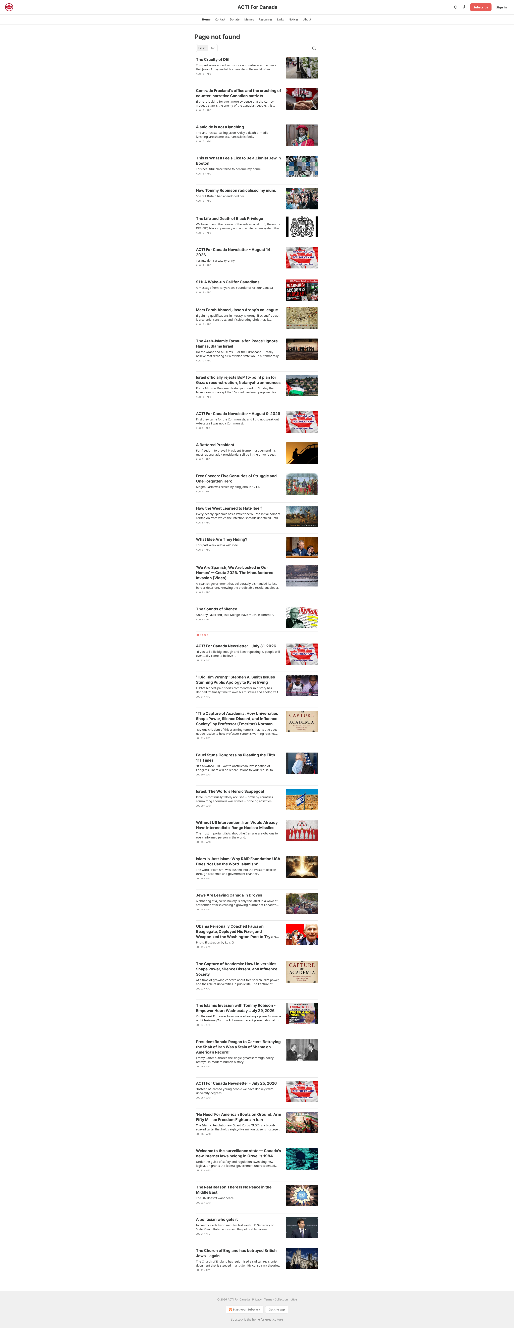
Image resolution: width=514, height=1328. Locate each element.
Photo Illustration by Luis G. (215, 942)
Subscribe (480, 7)
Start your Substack (246, 1309)
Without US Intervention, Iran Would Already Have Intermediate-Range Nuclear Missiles (237, 825)
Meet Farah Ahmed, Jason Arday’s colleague (237, 310)
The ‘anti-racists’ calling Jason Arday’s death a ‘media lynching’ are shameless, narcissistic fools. (232, 135)
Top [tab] (213, 48)
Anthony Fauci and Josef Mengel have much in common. (235, 615)
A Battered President (215, 445)
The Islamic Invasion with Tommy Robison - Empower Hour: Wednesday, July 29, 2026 (236, 1008)
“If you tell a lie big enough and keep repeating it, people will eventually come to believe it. (238, 654)
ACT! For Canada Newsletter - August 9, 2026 (238, 413)
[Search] (456, 7)
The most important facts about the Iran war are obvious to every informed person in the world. (237, 835)
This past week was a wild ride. (217, 545)
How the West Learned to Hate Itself (229, 508)
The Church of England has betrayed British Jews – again (236, 1253)
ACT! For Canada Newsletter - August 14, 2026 (233, 252)
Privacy (257, 1299)
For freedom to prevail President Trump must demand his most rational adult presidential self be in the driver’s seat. (236, 452)
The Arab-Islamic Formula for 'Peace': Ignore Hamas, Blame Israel (237, 344)
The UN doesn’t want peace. (215, 1198)
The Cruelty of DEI (212, 59)
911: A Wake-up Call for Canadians (228, 282)
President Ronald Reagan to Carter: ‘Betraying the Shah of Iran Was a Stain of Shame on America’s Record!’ (238, 1047)
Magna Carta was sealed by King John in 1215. (228, 487)
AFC (209, 73)
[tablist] (207, 48)
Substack (237, 1319)
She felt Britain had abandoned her (220, 196)
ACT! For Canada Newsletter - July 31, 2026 (236, 646)
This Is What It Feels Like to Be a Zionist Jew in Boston (238, 161)
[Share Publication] (465, 7)
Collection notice (286, 1299)
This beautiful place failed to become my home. (228, 169)
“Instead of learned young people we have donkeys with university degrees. (234, 1091)
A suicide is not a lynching (220, 127)
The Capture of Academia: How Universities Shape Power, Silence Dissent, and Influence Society (236, 969)
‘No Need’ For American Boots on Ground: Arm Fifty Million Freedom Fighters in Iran (238, 1117)
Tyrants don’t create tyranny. (215, 260)
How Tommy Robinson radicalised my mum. (236, 190)
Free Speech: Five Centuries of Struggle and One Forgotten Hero (236, 478)
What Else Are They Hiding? (221, 539)
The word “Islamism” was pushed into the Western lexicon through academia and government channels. (236, 872)
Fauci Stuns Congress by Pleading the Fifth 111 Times (235, 758)
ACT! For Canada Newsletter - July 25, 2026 (236, 1083)
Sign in (501, 7)
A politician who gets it (217, 1219)
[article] (257, 69)
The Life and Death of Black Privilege (229, 218)
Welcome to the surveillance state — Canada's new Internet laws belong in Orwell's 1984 (238, 1153)
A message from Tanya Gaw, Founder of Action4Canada (234, 288)
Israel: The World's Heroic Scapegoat (230, 791)
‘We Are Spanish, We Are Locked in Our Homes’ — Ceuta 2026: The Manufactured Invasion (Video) (234, 572)
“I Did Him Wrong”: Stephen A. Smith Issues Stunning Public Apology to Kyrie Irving (235, 680)
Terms (268, 1299)
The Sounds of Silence (216, 609)
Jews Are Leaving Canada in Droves (229, 895)
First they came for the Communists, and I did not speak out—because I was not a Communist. (237, 421)
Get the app (277, 1309)
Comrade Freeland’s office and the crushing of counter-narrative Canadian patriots (238, 93)
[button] (206, 19)
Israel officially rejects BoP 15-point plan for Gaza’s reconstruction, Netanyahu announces (238, 380)
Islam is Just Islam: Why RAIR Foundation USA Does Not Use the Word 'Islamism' (238, 861)
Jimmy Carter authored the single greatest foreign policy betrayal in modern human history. (235, 1060)
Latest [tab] (202, 48)
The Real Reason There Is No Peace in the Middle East (233, 1190)
